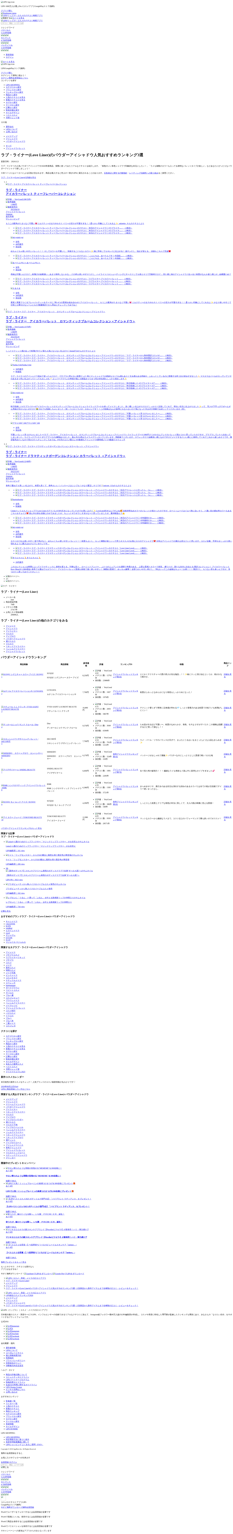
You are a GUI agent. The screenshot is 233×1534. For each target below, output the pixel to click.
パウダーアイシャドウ (15, 141)
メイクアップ (11, 136)
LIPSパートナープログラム (17, 1380)
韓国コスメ (11, 970)
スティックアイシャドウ (16, 1155)
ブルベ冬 (10, 1021)
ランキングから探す (14, 92)
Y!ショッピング (13, 219)
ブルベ (9, 1018)
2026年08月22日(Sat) (9, 1086)
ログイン (10, 57)
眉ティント (11, 1140)
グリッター (11, 1158)
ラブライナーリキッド (15, 957)
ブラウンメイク (12, 1000)
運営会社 (10, 127)
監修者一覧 (11, 1401)
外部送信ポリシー (13, 1363)
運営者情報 (11, 1348)
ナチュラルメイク (13, 980)
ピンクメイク (11, 975)
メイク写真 (11, 973)
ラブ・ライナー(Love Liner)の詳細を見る (18, 177)
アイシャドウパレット (15, 148)
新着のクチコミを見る (15, 100)
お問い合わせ (11, 132)
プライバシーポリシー (15, 1360)
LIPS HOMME (12, 1429)
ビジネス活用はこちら (15, 1389)
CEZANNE (10, 924)
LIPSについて (12, 129)
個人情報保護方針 (13, 1355)
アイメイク (11, 626)
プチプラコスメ (12, 955)
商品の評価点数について (16, 1375)
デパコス (10, 993)
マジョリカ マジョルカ (16, 942)
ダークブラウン (12, 988)
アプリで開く (7, 11)
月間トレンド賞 (12, 118)
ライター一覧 (11, 1404)
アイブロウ (11, 636)
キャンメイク (11, 921)
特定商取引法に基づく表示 (17, 1439)
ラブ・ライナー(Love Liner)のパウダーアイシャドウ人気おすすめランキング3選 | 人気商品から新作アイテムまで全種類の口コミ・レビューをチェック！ (72, 1288)
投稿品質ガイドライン (15, 1382)
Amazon (9, 214)
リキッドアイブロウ (14, 1137)
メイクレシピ (11, 1005)
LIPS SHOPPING (13, 85)
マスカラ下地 (11, 1125)
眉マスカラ (11, 641)
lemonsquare (11, 985)
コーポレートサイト (14, 1353)
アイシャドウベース (14, 1145)
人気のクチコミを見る (15, 97)
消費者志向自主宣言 (14, 1366)
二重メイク (11, 1023)
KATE (8, 926)
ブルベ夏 (10, 995)
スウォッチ (11, 983)
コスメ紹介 (11, 1011)
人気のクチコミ (12, 1406)
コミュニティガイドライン (17, 1377)
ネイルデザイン (12, 113)
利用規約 (10, 1358)
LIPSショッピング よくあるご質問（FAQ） (24, 1445)
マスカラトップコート (15, 1153)
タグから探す (11, 102)
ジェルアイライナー (14, 1132)
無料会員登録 (28, 1507)
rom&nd (9, 928)
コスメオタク (11, 978)
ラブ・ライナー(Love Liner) (17, 1281)
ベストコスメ (11, 115)
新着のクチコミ (12, 1409)
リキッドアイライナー (15, 646)
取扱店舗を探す (12, 110)
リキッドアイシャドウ (15, 1135)
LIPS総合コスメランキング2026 (19, 1295)
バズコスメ (11, 1013)
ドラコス (10, 1016)
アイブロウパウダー (14, 1120)
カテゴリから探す (13, 87)
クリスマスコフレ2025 (15, 1072)
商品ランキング (12, 1411)
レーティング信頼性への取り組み (143, 173)
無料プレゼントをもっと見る (13, 1262)
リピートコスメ (12, 990)
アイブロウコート (13, 1143)
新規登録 (10, 55)
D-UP (8, 940)
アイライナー (11, 631)
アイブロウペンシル (14, 1127)
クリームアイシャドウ (15, 1104)
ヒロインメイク (12, 931)
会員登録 (5, 1462)
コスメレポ (11, 1026)
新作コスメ (11, 968)
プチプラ (10, 960)
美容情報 (10, 1424)
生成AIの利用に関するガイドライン (21, 1385)
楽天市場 (10, 216)
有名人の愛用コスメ (14, 1064)
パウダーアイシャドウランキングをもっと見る (21, 828)
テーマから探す (12, 105)
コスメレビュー (12, 998)
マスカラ (10, 634)
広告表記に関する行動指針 (115, 173)
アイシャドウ (11, 139)
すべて (9, 146)
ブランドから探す (13, 90)
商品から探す (11, 95)
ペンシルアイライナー (15, 649)
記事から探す (11, 107)
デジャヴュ (11, 935)
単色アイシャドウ (13, 1148)
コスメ (9, 963)
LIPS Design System (14, 1387)
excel (8, 933)
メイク (9, 965)
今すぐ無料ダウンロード (11, 1507)
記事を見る (6, 911)
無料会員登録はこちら (18, 78)
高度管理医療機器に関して (17, 1442)
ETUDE (9, 938)
